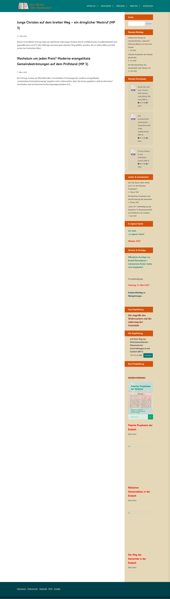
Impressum (21, 589)
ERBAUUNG (120, 6)
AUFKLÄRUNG (106, 6)
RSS (51, 589)
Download (148, 355)
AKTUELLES (91, 6)
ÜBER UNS (134, 6)
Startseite (43, 589)
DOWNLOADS (148, 6)
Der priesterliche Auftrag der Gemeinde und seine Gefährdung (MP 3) (144, 125)
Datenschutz (33, 589)
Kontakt (57, 589)
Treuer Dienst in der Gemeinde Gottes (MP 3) (144, 156)
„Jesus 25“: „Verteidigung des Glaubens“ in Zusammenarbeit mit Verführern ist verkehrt (140, 209)
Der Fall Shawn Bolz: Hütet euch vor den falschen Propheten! (139, 185)
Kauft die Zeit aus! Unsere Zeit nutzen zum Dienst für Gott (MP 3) (144, 93)
